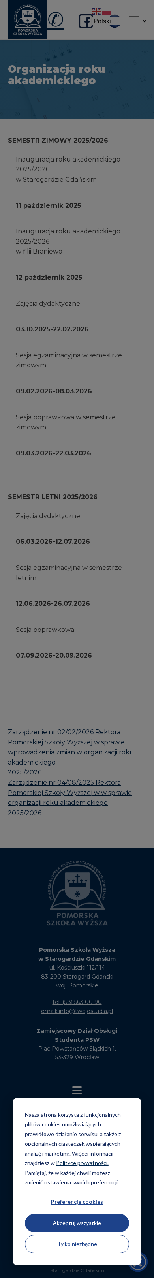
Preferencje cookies (77, 1201)
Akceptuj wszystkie (77, 1223)
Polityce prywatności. (82, 1163)
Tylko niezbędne (77, 1243)
